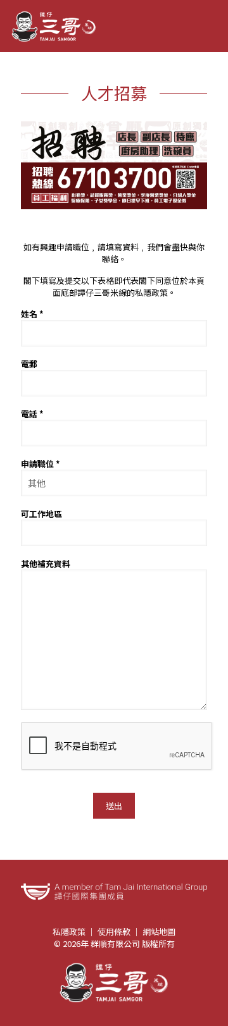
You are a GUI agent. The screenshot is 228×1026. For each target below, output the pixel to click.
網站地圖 (158, 931)
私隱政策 (69, 931)
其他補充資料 (45, 564)
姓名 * (32, 314)
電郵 (29, 364)
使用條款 (114, 931)
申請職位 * (40, 464)
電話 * (32, 414)
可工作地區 (41, 514)
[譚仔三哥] (54, 26)
